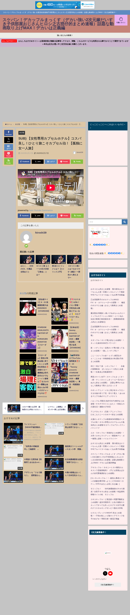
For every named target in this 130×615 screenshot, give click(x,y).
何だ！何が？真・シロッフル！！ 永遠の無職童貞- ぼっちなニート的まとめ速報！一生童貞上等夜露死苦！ (107, 369)
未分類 (21, 132)
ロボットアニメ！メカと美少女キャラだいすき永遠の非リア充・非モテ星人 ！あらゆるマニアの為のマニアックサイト (108, 393)
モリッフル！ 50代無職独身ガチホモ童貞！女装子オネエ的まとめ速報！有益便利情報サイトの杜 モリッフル (108, 491)
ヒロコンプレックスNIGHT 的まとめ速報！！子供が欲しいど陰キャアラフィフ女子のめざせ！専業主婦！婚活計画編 (107, 516)
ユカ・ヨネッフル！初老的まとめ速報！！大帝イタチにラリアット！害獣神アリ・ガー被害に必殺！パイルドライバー (107, 436)
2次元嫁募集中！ (108, 585)
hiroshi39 (80, 152)
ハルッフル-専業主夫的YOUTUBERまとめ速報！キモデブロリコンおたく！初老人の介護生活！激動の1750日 (107, 404)
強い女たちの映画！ (65, 35)
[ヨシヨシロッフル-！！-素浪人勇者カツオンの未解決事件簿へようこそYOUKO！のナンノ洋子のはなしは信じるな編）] (107, 481)
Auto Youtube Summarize (41, 210)
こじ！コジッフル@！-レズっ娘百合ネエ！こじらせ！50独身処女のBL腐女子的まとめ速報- (107, 358)
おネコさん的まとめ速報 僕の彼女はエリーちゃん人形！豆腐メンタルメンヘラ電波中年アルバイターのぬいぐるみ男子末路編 (107, 292)
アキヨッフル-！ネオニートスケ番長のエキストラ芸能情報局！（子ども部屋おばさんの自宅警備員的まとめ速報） (107, 470)
